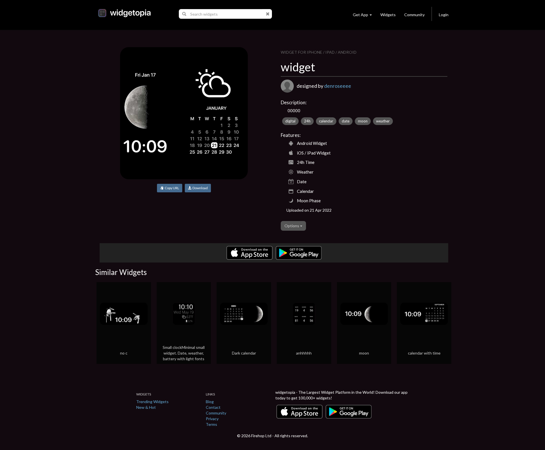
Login (443, 14)
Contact (213, 407)
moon (363, 121)
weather (383, 121)
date (345, 121)
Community (414, 14)
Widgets (388, 14)
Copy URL (171, 188)
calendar (326, 121)
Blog (210, 401)
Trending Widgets (152, 401)
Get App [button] (360, 14)
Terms (211, 424)
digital (290, 121)
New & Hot (146, 407)
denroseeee (337, 86)
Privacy (212, 418)
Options (292, 225)
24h (307, 121)
